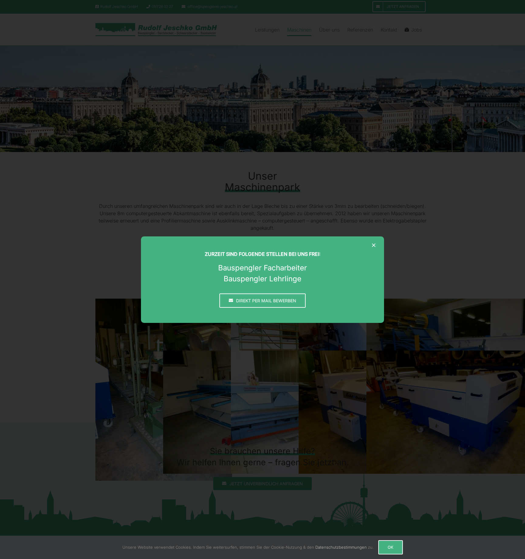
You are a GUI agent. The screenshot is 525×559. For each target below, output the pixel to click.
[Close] (373, 245)
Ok (390, 547)
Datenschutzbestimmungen (341, 547)
